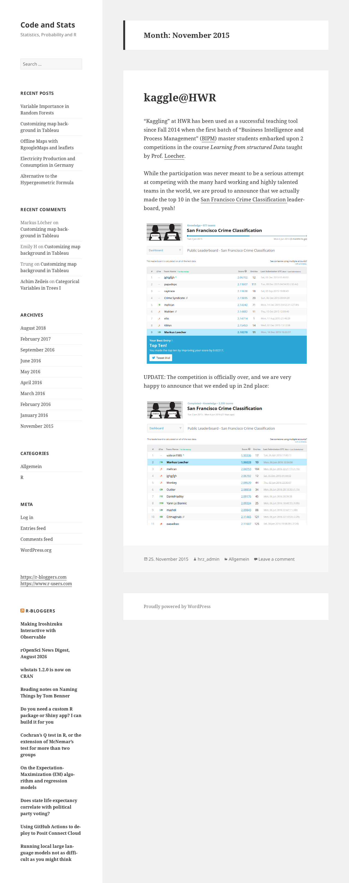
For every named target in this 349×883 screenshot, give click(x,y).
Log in (26, 517)
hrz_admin (208, 559)
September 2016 (37, 350)
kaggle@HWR (180, 97)
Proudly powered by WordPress (177, 606)
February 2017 (35, 339)
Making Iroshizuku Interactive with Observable (41, 630)
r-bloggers (40, 611)
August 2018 (33, 328)
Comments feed (36, 539)
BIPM (208, 138)
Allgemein (31, 466)
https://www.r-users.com (46, 584)
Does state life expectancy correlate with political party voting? (48, 807)
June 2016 (30, 361)
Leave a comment (276, 559)
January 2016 (34, 415)
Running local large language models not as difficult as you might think (48, 852)
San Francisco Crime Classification (244, 199)
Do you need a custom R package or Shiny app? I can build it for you (51, 715)
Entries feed (33, 528)
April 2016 (31, 383)
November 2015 (36, 426)
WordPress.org (36, 550)
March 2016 (32, 393)
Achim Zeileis (34, 281)
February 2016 (35, 404)
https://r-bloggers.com (43, 577)
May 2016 (30, 372)
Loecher (174, 155)
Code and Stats (47, 25)
